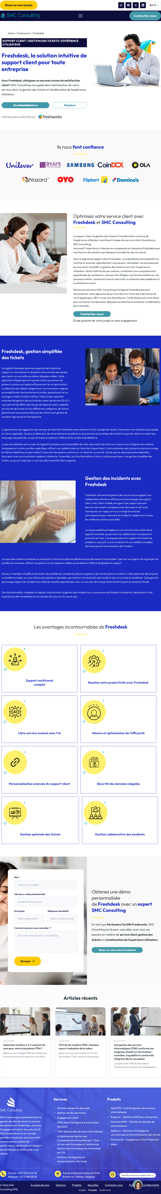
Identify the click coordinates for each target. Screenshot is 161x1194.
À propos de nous (40, 1185)
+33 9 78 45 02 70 (27, 1173)
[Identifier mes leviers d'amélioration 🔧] (137, 1184)
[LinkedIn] (143, 5)
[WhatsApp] (121, 5)
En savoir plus (69, 596)
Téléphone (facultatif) (58, 911)
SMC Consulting (82, 244)
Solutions (61, 1185)
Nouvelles (93, 1185)
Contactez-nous (145, 16)
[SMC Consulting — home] (20, 16)
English (82, 1190)
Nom (17, 877)
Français (92, 1190)
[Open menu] (80, 15)
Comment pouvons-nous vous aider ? (33, 928)
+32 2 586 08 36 (28, 1176)
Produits (76, 1185)
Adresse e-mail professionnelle (30, 894)
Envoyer (26, 961)
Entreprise (19, 911)
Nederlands (105, 1190)
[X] (136, 5)
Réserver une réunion (18, 5)
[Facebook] (128, 5)
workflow (30, 448)
